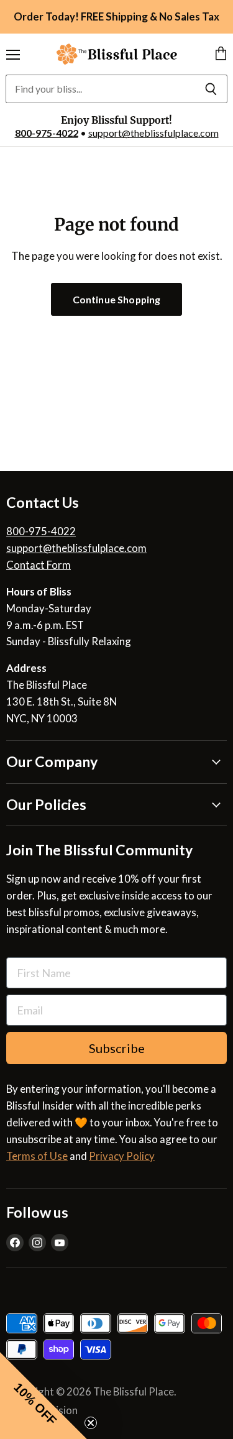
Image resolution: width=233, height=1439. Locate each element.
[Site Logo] (116, 54)
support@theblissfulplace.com (153, 133)
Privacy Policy (122, 1155)
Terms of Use (37, 1155)
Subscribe (117, 1048)
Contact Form (38, 564)
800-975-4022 (46, 133)
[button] (43, 1395)
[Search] (210, 89)
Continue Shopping (117, 299)
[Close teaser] (91, 1423)
